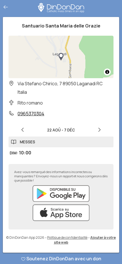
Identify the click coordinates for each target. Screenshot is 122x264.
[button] (61, 57)
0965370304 (31, 113)
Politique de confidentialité (67, 237)
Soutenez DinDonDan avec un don (63, 259)
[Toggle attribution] (107, 72)
